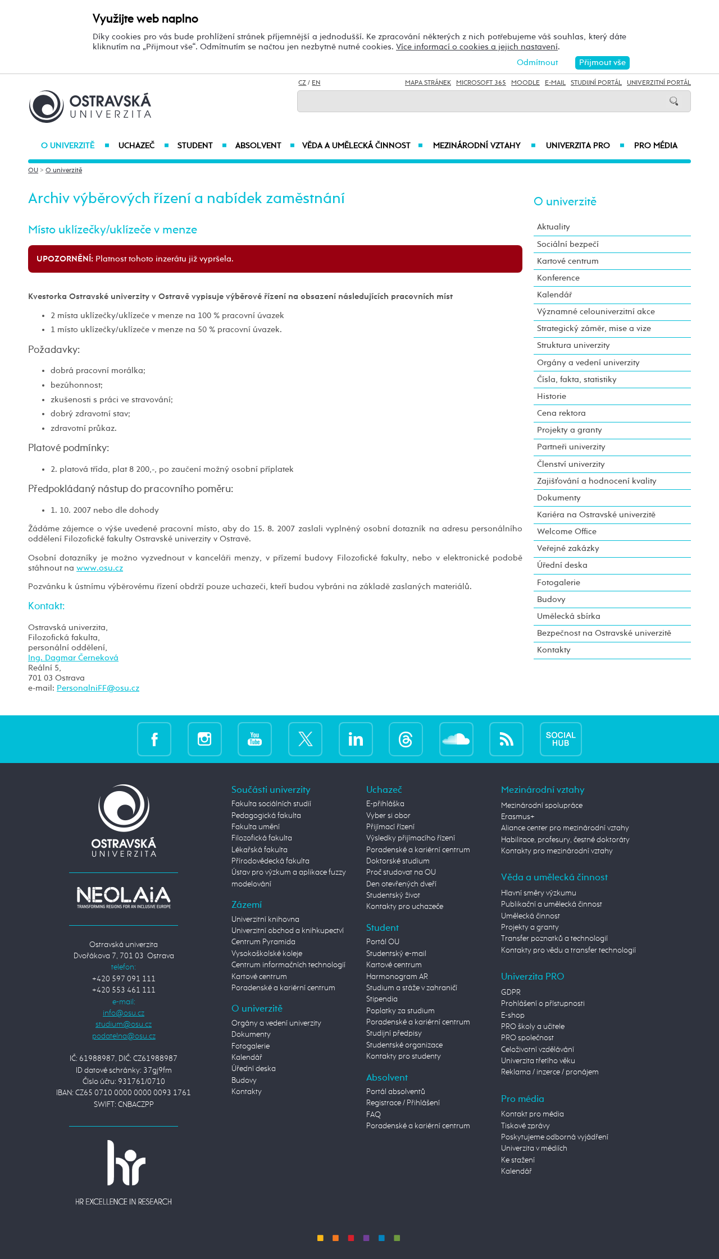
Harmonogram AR (397, 977)
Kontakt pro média (532, 1114)
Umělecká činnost (530, 916)
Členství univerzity (571, 464)
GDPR (511, 992)
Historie (551, 396)
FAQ (373, 1115)
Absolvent (265, 146)
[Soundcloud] (456, 739)
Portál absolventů (395, 1092)
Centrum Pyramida (263, 942)
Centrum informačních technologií (288, 965)
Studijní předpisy (394, 1033)
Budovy (551, 599)
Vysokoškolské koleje (266, 954)
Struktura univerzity (573, 345)
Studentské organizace (404, 1045)
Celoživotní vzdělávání (537, 1050)
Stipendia (382, 999)
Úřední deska (562, 565)
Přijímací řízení (390, 827)
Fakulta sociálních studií (271, 804)
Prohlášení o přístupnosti (543, 1004)
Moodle (525, 83)
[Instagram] (205, 739)
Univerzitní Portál (659, 83)
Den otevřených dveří (401, 884)
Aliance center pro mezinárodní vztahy (565, 828)
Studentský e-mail (396, 954)
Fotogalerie (558, 582)
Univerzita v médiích (534, 1148)
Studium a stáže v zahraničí (411, 988)
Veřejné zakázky (568, 548)
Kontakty (554, 650)
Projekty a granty (569, 430)
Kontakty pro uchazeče (404, 907)
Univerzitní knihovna (265, 919)
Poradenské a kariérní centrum (283, 988)
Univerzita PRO (585, 146)
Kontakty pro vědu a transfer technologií (568, 950)
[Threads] (406, 739)
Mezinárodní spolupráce (542, 806)
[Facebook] (154, 739)
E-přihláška (385, 804)
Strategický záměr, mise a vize (594, 328)
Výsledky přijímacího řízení (410, 838)
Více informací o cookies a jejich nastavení (477, 47)
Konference (558, 278)
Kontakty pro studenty (403, 1056)
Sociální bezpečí (568, 244)
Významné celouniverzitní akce (596, 311)
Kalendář (554, 295)
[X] (305, 739)
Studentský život (393, 895)
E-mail (555, 83)
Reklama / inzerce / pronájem (550, 1072)
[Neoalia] (123, 898)
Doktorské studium (398, 861)
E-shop (513, 1015)
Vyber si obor (388, 816)
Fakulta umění (255, 827)
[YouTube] (255, 739)
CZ (302, 83)
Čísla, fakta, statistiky (577, 379)
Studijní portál (596, 83)
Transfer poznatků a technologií (554, 939)
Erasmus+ (518, 817)
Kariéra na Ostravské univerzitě (596, 515)
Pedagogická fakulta (266, 816)
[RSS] (506, 739)
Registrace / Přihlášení (403, 1103)
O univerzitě (75, 146)
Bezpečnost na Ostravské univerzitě (604, 633)
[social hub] (561, 739)
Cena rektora (561, 413)
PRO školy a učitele (533, 1027)
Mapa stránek (428, 83)
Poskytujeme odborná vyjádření (554, 1137)
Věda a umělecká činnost (362, 146)
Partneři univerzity (571, 447)
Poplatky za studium (400, 1011)
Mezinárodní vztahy (484, 146)
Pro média (655, 146)
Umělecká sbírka (568, 616)
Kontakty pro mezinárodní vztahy (557, 851)
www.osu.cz (99, 568)
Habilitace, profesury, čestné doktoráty (565, 840)
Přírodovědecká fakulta (270, 861)
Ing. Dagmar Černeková (73, 658)
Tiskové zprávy (525, 1126)
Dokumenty (559, 498)
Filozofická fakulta (261, 838)
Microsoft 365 (481, 83)
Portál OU (382, 942)
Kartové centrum (568, 261)
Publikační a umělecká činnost (551, 904)
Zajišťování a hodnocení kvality (597, 481)
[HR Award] (123, 1171)
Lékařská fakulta (259, 850)
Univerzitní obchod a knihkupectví (287, 931)
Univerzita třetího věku (538, 1061)
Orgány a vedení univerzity (588, 363)
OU (33, 170)
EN (316, 83)
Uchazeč (144, 146)
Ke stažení (518, 1160)
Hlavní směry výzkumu (538, 893)
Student (202, 146)
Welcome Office (567, 531)
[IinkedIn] (356, 739)
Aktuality (553, 227)
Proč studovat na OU (401, 872)
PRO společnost (527, 1038)
